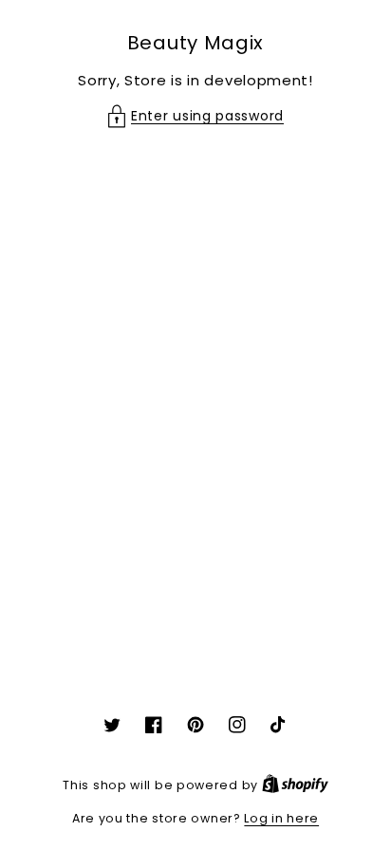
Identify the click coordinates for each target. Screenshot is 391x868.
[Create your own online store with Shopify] (295, 785)
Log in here (281, 818)
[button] (195, 116)
